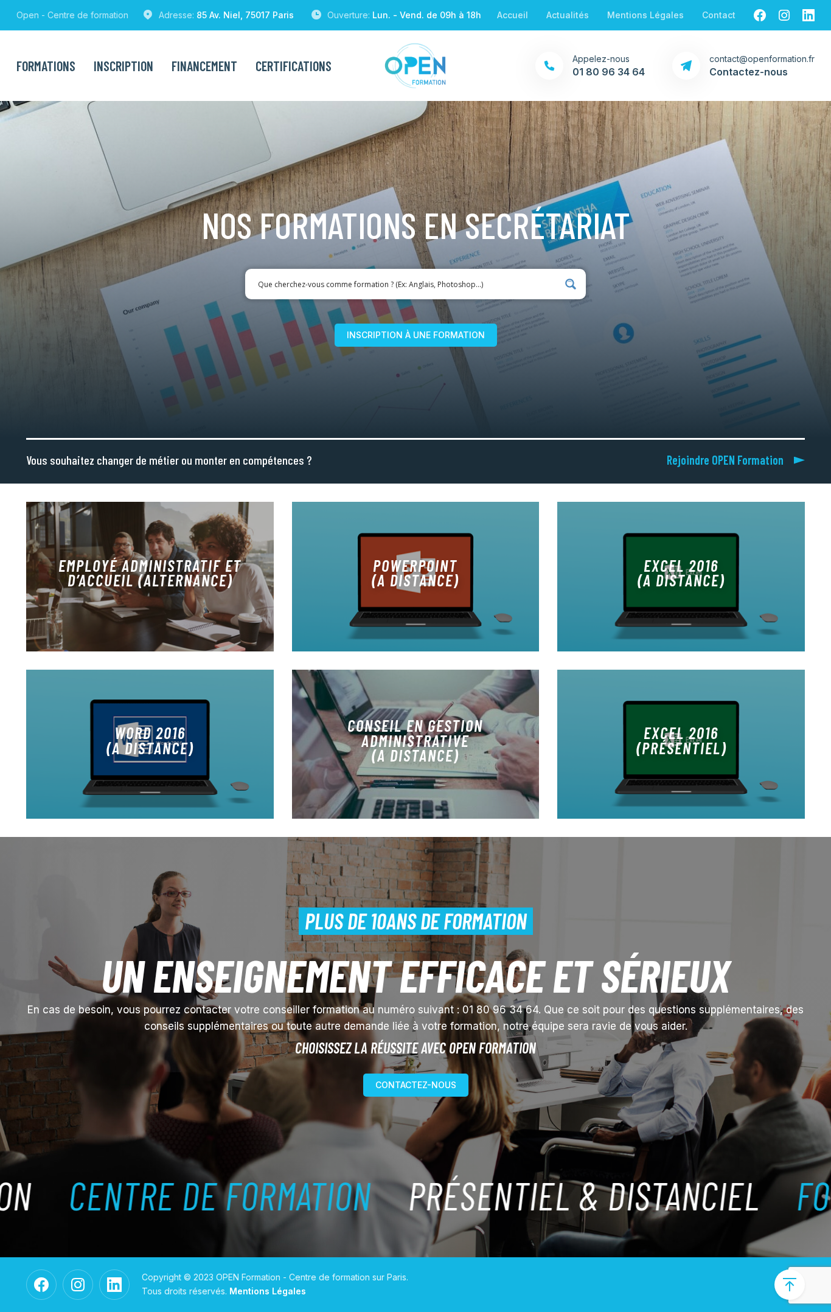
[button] (416, 335)
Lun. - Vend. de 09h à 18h (426, 15)
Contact (718, 15)
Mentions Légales (645, 15)
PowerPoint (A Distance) (415, 572)
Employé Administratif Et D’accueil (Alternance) (150, 572)
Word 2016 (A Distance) (149, 740)
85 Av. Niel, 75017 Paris (245, 15)
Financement (204, 65)
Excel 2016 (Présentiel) (681, 740)
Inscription (123, 65)
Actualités (567, 15)
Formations (45, 65)
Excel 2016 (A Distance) (681, 572)
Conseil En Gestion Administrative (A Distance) (415, 740)
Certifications (294, 65)
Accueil (512, 15)
